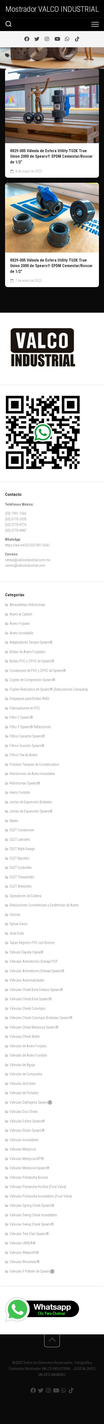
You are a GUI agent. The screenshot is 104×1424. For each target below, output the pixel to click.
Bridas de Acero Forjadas (27, 652)
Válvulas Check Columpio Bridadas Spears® (41, 1018)
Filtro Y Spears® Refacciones (30, 727)
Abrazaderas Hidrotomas (27, 605)
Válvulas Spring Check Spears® (32, 1205)
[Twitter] (37, 39)
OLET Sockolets (21, 868)
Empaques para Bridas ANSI (29, 699)
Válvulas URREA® (23, 1243)
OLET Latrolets (20, 840)
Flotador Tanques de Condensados (34, 764)
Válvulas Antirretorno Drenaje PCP (34, 961)
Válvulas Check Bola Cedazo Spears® (36, 990)
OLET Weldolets (21, 886)
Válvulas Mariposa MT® (27, 1159)
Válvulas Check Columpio (27, 1008)
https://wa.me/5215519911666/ (27, 545)
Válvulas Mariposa (23, 1149)
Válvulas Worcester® (25, 1262)
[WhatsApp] (67, 39)
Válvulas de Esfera (22, 1084)
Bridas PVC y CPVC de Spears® (32, 661)
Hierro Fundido (20, 792)
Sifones (15, 915)
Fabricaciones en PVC (25, 708)
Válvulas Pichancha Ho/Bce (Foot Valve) (38, 1187)
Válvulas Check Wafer (25, 1037)
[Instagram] (47, 39)
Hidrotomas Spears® (25, 783)
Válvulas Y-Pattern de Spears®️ (32, 1271)
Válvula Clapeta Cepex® (26, 952)
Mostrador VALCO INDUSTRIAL (52, 9)
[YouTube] (57, 39)
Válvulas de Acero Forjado (28, 1046)
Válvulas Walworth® (24, 1253)
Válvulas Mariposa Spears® (29, 1168)
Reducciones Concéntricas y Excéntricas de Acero (44, 905)
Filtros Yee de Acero (23, 755)
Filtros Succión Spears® (27, 746)
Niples (14, 821)
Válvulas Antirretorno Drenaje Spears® (37, 971)
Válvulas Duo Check (23, 1112)
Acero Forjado (20, 624)
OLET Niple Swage (22, 849)
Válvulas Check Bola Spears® (31, 999)
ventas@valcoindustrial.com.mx (27, 560)
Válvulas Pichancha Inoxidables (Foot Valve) (41, 1196)
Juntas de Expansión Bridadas (31, 802)
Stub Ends (17, 933)
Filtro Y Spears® (21, 717)
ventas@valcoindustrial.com (25, 565)
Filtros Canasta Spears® (27, 736)
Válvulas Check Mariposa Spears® (34, 1027)
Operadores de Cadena (25, 896)
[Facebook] (27, 39)
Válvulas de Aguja (22, 1065)
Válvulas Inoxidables (24, 1140)
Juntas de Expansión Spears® (31, 811)
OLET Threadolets (22, 877)
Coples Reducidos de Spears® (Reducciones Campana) (49, 689)
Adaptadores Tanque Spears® (31, 642)
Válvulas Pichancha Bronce (29, 1177)
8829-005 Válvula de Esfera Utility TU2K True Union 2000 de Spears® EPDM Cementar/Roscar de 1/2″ (51, 156)
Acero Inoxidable (21, 633)
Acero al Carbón (21, 614)
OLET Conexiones (22, 830)
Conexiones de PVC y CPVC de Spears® (38, 671)
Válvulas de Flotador (24, 1093)
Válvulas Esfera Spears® (27, 1121)
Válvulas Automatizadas (27, 980)
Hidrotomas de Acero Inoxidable (32, 774)
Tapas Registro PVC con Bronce (32, 943)
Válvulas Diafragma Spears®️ (31, 1102)
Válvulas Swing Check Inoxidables (33, 1215)
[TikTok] (77, 39)
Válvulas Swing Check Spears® (32, 1224)
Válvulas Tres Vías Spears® (29, 1234)
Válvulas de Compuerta (26, 1074)
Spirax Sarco (19, 924)
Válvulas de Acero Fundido (28, 1055)
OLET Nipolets (19, 858)
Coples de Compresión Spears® (32, 680)
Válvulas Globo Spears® (27, 1130)
